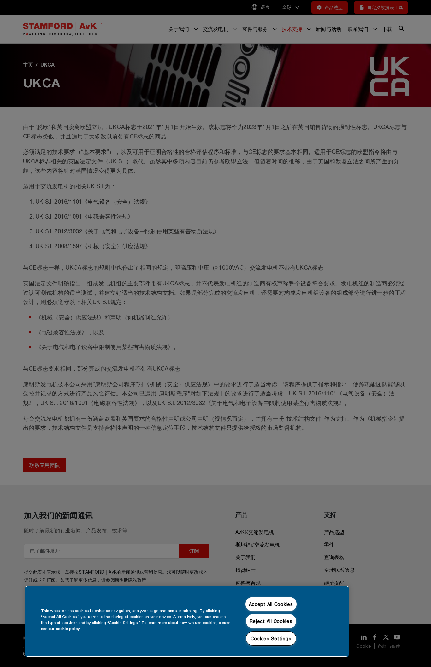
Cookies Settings (271, 638)
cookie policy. (68, 628)
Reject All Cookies (271, 621)
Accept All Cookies (271, 604)
